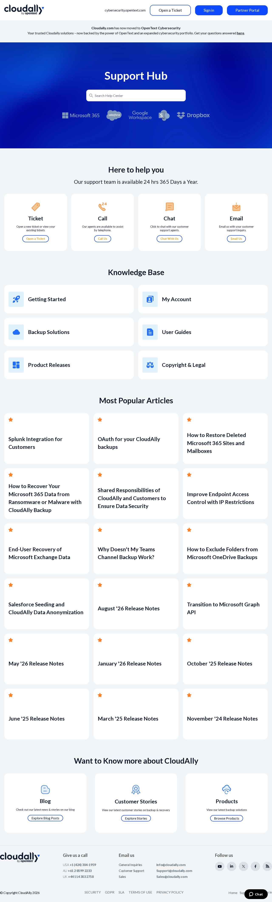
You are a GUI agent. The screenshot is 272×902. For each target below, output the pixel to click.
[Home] (24, 9)
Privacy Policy (169, 892)
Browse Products (226, 818)
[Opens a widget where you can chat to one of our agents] (256, 894)
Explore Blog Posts (45, 818)
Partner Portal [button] (247, 10)
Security (93, 892)
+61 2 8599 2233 (80, 871)
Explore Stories (136, 818)
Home (232, 893)
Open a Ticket (170, 10)
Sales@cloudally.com (171, 876)
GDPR (109, 892)
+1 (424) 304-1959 (83, 865)
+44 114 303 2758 (81, 876)
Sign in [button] (209, 10)
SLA (121, 892)
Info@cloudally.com (171, 865)
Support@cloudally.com (174, 871)
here (240, 33)
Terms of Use (140, 892)
